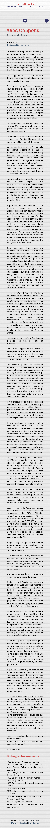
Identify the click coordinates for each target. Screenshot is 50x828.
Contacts (23, 7)
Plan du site (33, 823)
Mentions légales (19, 823)
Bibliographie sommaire (18, 45)
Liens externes (36, 7)
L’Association (11, 7)
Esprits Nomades (25, 4)
